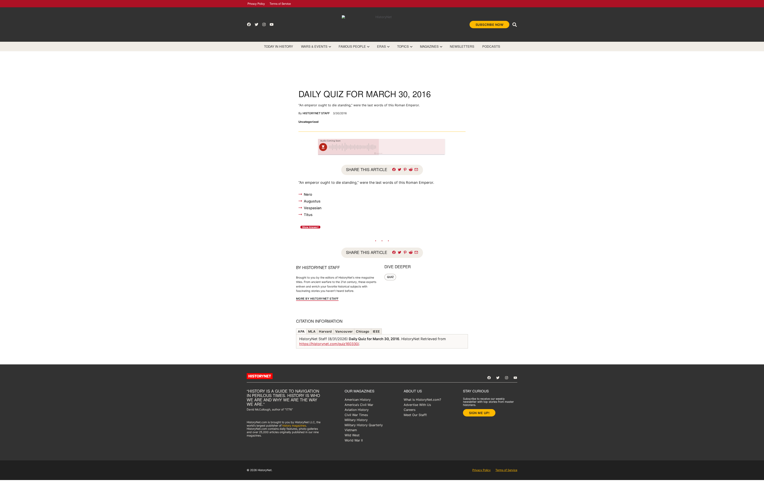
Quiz (390, 277)
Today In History (278, 46)
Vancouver (344, 331)
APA (301, 331)
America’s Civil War (359, 405)
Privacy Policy (256, 4)
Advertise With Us (417, 405)
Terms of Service (280, 4)
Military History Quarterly (364, 425)
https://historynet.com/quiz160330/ (329, 344)
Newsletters (462, 46)
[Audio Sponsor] (411, 147)
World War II (354, 440)
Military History (356, 420)
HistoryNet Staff (316, 113)
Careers (409, 410)
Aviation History (357, 410)
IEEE (376, 331)
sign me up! (479, 413)
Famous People (352, 46)
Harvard (325, 331)
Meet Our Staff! (415, 415)
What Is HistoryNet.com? (422, 400)
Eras (381, 46)
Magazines (429, 46)
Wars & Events (314, 46)
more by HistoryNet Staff (317, 298)
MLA (312, 331)
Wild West (352, 435)
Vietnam (351, 430)
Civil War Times (356, 415)
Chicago (362, 331)
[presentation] (329, 46)
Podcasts (491, 46)
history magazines (294, 425)
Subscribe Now (490, 25)
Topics (403, 46)
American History (358, 400)
